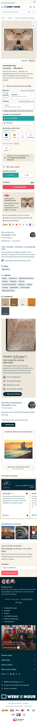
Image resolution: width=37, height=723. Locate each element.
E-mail (20, 602)
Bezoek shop (5, 241)
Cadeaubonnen (9, 621)
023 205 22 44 (27, 599)
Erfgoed (29, 284)
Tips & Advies (6, 665)
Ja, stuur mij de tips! (9, 573)
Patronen (21, 281)
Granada (5, 287)
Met (27, 175)
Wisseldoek (9, 123)
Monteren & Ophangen (11, 619)
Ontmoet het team (9, 647)
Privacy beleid (28, 706)
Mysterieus (5, 269)
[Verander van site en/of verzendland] (34, 1)
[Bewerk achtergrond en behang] (33, 26)
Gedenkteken (14, 287)
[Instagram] (8, 674)
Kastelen (5, 281)
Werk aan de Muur (9, 669)
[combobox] (14, 12)
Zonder (12, 175)
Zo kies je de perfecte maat (26, 101)
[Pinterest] (11, 674)
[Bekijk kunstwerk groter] (33, 22)
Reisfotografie (25, 287)
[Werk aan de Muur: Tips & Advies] (35, 665)
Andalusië (21, 284)
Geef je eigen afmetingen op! (18, 111)
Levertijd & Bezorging (11, 616)
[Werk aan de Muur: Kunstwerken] (35, 655)
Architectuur (13, 278)
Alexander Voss (10, 66)
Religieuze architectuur (26, 278)
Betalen (6, 613)
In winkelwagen (20, 187)
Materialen (5, 660)
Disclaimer (26, 703)
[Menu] (2, 7)
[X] (17, 674)
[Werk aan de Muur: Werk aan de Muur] (35, 669)
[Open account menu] (30, 7)
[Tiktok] (19, 674)
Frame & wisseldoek (12, 118)
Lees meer (15, 241)
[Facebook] (14, 674)
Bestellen (7, 611)
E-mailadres (5, 564)
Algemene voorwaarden (15, 703)
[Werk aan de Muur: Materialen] (35, 660)
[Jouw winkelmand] (34, 7)
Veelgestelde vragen (10, 608)
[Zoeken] (33, 12)
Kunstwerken (6, 655)
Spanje (4, 278)
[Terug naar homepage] (12, 6)
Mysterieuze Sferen (8, 291)
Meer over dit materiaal (27, 90)
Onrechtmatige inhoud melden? (14, 706)
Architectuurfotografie (9, 284)
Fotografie (13, 281)
